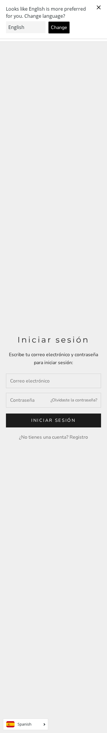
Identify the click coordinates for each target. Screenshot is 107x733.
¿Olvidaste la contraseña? (74, 400)
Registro (79, 437)
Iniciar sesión (53, 420)
